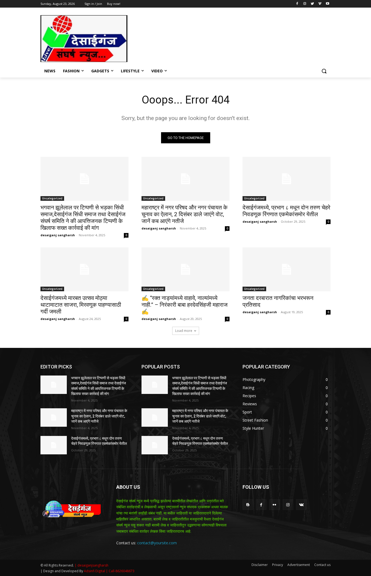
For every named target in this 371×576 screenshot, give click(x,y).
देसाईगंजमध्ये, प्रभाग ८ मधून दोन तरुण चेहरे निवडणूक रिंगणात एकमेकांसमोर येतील (286, 211)
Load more (183, 330)
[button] (324, 70)
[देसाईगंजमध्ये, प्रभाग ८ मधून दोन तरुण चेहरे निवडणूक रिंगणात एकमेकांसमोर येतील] (287, 179)
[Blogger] (248, 504)
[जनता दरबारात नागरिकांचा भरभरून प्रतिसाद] (287, 269)
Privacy (277, 564)
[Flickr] (274, 504)
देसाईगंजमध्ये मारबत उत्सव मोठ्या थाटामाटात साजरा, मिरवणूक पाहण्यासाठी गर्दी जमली (80, 305)
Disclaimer (259, 564)
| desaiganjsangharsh (91, 565)
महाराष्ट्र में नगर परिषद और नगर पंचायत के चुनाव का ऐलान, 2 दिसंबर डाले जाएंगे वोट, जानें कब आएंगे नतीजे (185, 214)
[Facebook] (297, 4)
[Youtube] (327, 4)
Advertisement (298, 564)
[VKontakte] (301, 504)
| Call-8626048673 (120, 571)
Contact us (322, 564)
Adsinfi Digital (95, 571)
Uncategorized (52, 198)
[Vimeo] (320, 4)
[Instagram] (305, 4)
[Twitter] (312, 4)
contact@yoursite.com (157, 542)
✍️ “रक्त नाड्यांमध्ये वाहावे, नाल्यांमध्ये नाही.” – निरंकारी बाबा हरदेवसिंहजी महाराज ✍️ (185, 305)
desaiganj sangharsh (57, 235)
